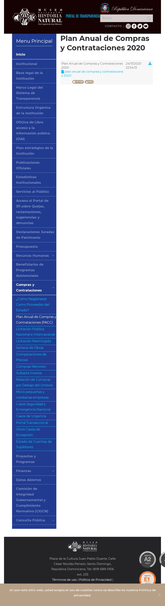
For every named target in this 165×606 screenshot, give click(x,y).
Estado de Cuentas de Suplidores (34, 444)
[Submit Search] (149, 18)
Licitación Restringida (33, 341)
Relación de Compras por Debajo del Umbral (34, 382)
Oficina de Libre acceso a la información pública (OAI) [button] (33, 130)
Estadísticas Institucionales (28, 180)
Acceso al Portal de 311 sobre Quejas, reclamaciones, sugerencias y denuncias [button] (32, 212)
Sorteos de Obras (30, 348)
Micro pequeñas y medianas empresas (32, 394)
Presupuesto (27, 247)
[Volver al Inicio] (56, 17)
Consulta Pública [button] (30, 520)
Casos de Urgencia (31, 416)
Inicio (20, 54)
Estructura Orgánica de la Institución (33, 110)
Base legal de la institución (29, 75)
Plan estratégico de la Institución (34, 150)
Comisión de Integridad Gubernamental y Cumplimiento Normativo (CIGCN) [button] (32, 500)
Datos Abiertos (28, 480)
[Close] (159, 594)
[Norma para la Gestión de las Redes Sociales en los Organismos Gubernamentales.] (147, 579)
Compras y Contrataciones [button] (29, 287)
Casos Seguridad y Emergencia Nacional (33, 407)
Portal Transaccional (32, 423)
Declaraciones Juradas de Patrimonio (35, 235)
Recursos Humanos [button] (32, 256)
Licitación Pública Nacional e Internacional (35, 332)
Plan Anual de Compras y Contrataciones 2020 (92, 73)
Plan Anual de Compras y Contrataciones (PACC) (36, 319)
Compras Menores (31, 366)
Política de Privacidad (95, 580)
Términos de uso (64, 580)
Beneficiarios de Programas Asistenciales (29, 270)
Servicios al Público (32, 192)
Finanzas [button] (23, 471)
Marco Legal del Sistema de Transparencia (29, 93)
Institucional (26, 64)
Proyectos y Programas (26, 459)
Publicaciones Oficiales (28, 165)
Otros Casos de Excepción (28, 432)
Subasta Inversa (29, 373)
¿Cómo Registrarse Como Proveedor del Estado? (32, 304)
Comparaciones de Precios (31, 357)
